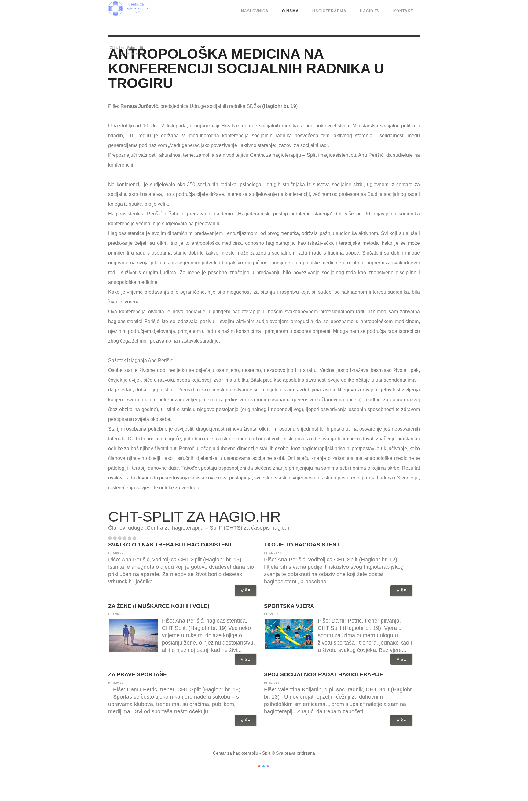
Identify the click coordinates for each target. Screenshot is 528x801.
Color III (268, 766)
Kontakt (403, 11)
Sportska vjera (289, 606)
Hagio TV (370, 11)
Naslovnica (255, 11)
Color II (263, 766)
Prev (141, 538)
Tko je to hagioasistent (302, 545)
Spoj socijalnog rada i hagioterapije (323, 674)
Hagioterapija (329, 11)
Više (245, 591)
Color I (259, 766)
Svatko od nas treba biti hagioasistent (170, 545)
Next (147, 538)
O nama (290, 11)
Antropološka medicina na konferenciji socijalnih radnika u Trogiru (246, 68)
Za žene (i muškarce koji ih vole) (158, 606)
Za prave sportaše (137, 674)
